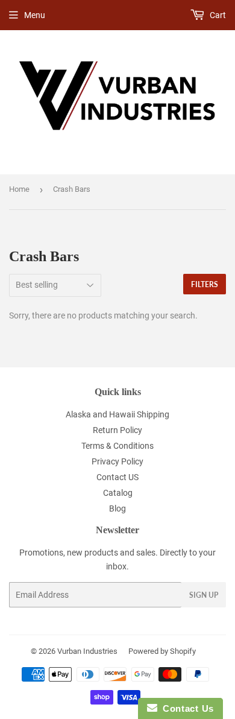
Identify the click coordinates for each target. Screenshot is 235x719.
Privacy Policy (117, 461)
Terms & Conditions (117, 446)
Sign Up (203, 595)
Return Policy (117, 430)
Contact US (117, 477)
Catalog (118, 493)
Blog (117, 508)
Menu (34, 15)
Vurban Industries (87, 651)
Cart (217, 15)
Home (19, 189)
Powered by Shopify (162, 651)
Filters (204, 284)
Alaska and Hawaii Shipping (117, 414)
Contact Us (185, 708)
